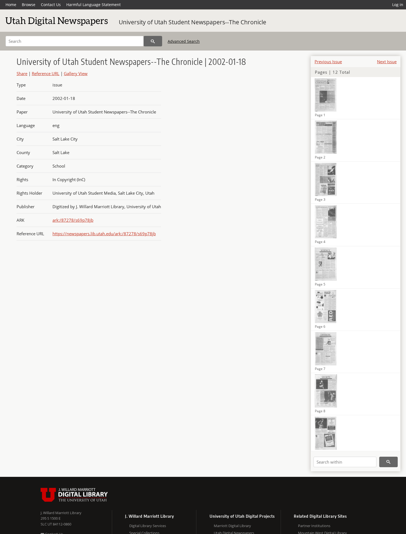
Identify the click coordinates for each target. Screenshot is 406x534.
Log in (397, 4)
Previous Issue (328, 61)
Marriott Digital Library (232, 525)
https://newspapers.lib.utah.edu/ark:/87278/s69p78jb (104, 233)
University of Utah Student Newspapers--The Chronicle (192, 22)
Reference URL (45, 73)
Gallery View (76, 73)
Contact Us (51, 4)
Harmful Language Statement (93, 4)
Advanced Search (184, 41)
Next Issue (387, 61)
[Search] (153, 41)
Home (11, 4)
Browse (28, 4)
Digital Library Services (147, 525)
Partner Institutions (314, 525)
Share (22, 73)
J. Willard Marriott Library (61, 512)
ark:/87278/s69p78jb (72, 220)
